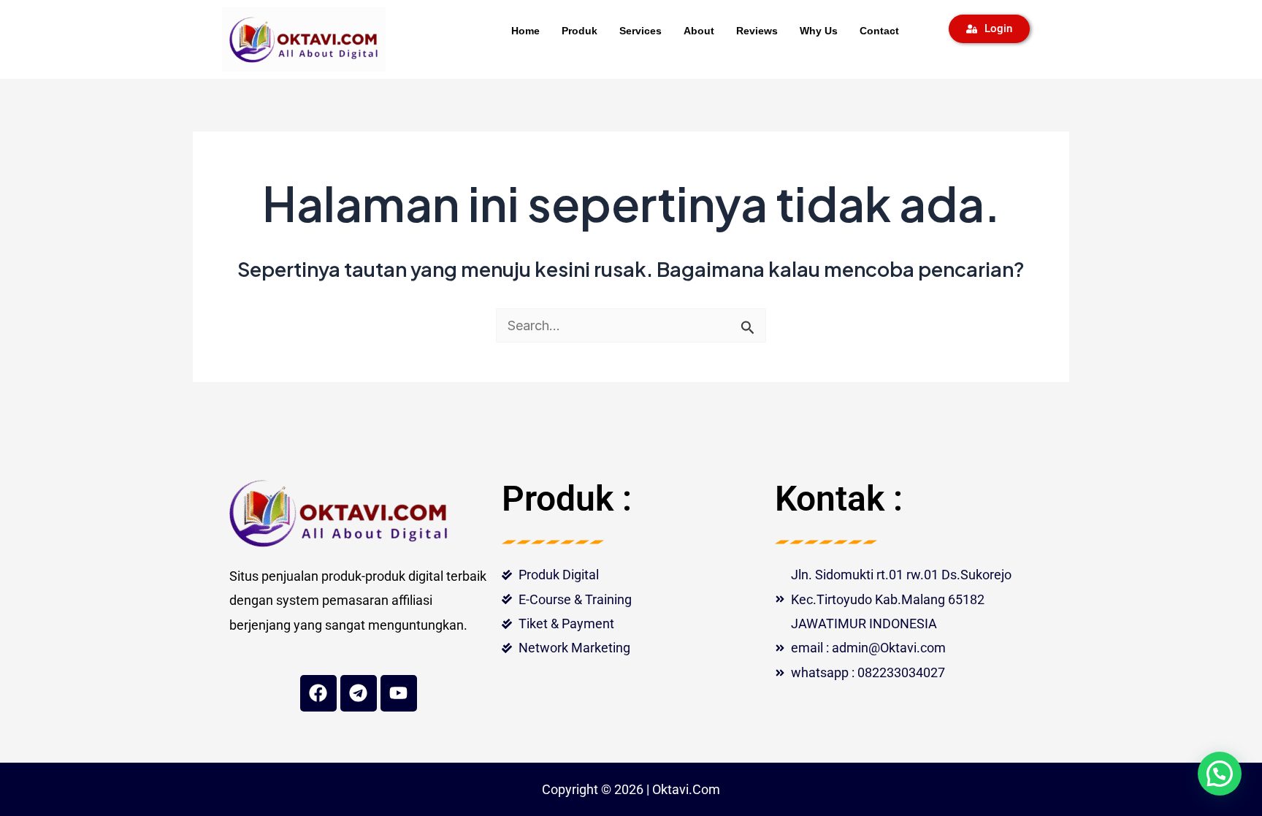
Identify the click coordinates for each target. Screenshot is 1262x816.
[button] (1220, 774)
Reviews (757, 31)
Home (525, 31)
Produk (579, 31)
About (699, 31)
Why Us (819, 31)
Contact (879, 31)
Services (640, 31)
